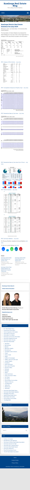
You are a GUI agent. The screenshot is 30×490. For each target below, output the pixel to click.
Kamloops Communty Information (12, 336)
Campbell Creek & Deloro (11, 351)
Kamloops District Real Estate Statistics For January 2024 (6, 259)
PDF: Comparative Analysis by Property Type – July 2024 (14, 87)
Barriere (6, 347)
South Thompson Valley (10, 375)
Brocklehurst (8, 350)
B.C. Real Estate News (9, 328)
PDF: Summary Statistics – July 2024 (9, 238)
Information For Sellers (9, 335)
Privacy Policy (15, 462)
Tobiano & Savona (9, 382)
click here (16, 245)
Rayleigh (7, 370)
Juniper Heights (8, 361)
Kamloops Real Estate (9, 341)
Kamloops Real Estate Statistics (11, 392)
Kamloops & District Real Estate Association (14, 442)
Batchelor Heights (9, 348)
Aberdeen (7, 343)
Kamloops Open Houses (9, 340)
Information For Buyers (9, 333)
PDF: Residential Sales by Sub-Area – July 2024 (12, 113)
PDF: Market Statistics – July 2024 (9, 189)
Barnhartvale (8, 345)
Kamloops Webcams (9, 448)
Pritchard (7, 369)
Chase (6, 353)
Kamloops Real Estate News (10, 390)
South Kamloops (9, 374)
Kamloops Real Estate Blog (15, 4)
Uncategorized (8, 383)
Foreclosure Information (9, 330)
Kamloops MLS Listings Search (11, 445)
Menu (3, 13)
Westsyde (7, 388)
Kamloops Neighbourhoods (10, 338)
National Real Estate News (10, 395)
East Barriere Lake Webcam (10, 440)
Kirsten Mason (14, 28)
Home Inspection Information (11, 332)
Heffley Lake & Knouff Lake (11, 359)
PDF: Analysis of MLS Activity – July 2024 (11, 62)
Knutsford (7, 362)
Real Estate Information (9, 396)
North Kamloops (9, 364)
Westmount (7, 386)
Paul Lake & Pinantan (10, 366)
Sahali (6, 372)
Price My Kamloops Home (10, 450)
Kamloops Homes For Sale (10, 443)
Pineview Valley (8, 367)
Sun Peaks (7, 377)
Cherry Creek (8, 354)
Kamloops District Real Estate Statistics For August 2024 (20, 259)
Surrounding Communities (11, 380)
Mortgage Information (9, 393)
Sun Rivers (7, 378)
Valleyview (7, 385)
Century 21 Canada (8, 439)
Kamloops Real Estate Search (11, 447)
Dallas (6, 356)
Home (15, 457)
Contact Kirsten (15, 460)
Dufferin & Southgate (10, 358)
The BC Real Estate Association (11, 451)
